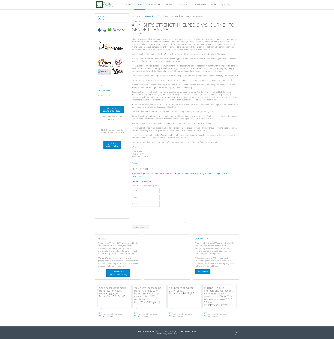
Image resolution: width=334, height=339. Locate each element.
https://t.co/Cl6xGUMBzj (113, 296)
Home (134, 16)
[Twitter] (99, 18)
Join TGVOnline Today (112, 144)
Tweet (134, 163)
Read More (203, 271)
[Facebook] (104, 18)
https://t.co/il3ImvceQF (217, 305)
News (141, 16)
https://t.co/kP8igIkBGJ (147, 302)
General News (150, 16)
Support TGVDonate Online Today (112, 109)
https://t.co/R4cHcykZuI (182, 293)
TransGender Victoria (112, 314)
